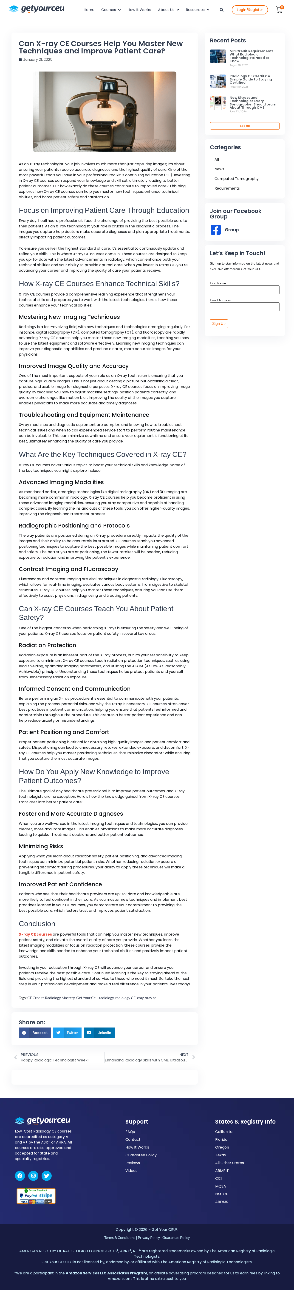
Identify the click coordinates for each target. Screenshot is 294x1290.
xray (140, 997)
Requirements (227, 188)
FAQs (130, 1131)
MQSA (220, 1186)
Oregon (222, 1147)
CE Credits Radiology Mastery (51, 997)
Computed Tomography (237, 178)
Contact (133, 1139)
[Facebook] (20, 1176)
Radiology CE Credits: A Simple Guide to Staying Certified (251, 79)
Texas (220, 1155)
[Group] (215, 229)
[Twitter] (47, 1176)
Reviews (132, 1163)
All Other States (229, 1163)
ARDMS (221, 1201)
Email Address (220, 300)
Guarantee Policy (141, 1155)
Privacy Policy (149, 1237)
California (223, 1131)
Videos (131, 1170)
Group (232, 230)
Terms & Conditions (119, 1237)
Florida (221, 1139)
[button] (35, 1033)
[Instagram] (33, 1176)
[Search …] (221, 9)
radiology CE (125, 997)
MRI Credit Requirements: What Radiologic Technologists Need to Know (252, 56)
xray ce (150, 997)
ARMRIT (222, 1170)
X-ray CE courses (35, 934)
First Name (218, 283)
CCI (218, 1178)
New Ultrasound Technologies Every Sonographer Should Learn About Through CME (253, 102)
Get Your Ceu (87, 997)
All (217, 159)
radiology (106, 997)
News (219, 169)
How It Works (137, 1147)
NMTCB (221, 1194)
